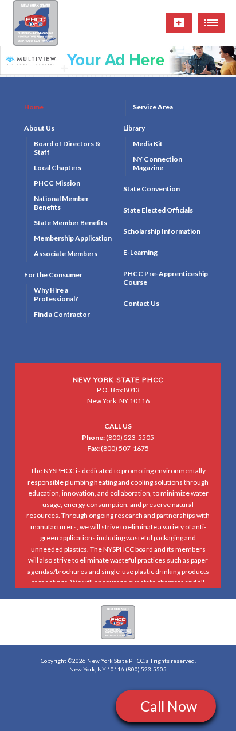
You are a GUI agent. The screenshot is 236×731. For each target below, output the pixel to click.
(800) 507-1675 (118, 448)
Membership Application (73, 238)
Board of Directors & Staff (67, 147)
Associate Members (65, 253)
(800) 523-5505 (118, 437)
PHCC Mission (57, 183)
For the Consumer (53, 274)
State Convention (151, 188)
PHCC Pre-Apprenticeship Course (165, 277)
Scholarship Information (161, 231)
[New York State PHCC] (118, 622)
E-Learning (140, 252)
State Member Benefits (70, 222)
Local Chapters (57, 167)
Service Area (153, 107)
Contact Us (141, 303)
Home (34, 107)
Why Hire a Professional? (56, 294)
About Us (39, 128)
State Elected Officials (158, 210)
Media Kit (148, 143)
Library (134, 128)
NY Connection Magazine (157, 163)
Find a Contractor (62, 314)
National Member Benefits (61, 202)
